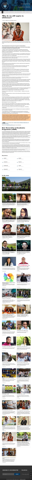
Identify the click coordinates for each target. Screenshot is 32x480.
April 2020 (20, 158)
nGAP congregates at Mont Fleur (12, 186)
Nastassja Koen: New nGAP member (22, 346)
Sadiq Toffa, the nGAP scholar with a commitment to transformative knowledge (23, 442)
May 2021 (5, 158)
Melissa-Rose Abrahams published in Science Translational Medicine (8, 283)
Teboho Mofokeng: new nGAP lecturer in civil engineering (23, 201)
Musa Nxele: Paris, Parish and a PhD (22, 282)
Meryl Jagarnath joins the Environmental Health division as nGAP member (23, 216)
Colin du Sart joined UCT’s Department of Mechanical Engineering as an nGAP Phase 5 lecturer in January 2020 (8, 252)
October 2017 (20, 169)
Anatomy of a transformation (6, 298)
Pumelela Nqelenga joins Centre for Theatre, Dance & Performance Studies (8, 232)
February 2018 (6, 169)
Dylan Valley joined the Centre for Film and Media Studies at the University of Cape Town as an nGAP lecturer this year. (23, 252)
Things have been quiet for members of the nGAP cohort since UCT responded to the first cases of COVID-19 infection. (23, 237)
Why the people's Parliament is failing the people (8, 378)
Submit (17, 474)
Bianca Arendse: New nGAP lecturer (7, 266)
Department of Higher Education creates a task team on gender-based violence (8, 315)
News (3, 289)
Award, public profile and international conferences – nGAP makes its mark (22, 315)
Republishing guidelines (22, 479)
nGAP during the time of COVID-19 (23, 233)
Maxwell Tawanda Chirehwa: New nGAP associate (22, 267)
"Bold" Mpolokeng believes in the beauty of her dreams (9, 458)
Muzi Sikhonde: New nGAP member (7, 346)
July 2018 (20, 165)
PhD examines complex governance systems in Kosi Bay (8, 426)
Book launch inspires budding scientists (22, 362)
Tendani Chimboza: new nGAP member (8, 217)
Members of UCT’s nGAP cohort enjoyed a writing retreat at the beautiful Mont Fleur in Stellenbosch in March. (16, 188)
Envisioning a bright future (6, 362)
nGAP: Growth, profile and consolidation (22, 298)
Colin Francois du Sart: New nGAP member (9, 249)
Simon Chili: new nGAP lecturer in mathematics (9, 201)
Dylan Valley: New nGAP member (23, 249)
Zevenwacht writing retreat (6, 330)
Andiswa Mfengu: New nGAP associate (22, 330)
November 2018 (6, 165)
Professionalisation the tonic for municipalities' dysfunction (23, 426)
